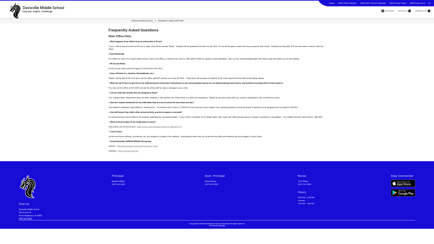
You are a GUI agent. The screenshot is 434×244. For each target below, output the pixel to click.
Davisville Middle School (142, 21)
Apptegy (222, 225)
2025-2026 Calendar (347, 3)
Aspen (332, 3)
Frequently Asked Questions (170, 21)
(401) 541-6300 (25, 218)
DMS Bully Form (417, 3)
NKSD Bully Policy (397, 3)
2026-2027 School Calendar (373, 3)
